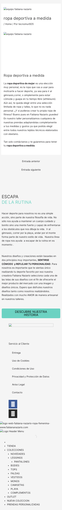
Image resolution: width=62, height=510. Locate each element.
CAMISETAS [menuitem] (17, 485)
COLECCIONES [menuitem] (15, 450)
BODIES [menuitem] (15, 465)
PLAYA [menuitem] (14, 489)
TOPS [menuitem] (14, 469)
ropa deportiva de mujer (21, 83)
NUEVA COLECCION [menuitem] (18, 500)
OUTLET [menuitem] (11, 496)
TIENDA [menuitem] (11, 446)
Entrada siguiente (31, 169)
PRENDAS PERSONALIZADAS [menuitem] (23, 504)
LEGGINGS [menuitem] (17, 457)
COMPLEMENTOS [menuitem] (20, 492)
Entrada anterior (31, 161)
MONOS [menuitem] (15, 481)
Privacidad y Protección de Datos (30, 376)
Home (8, 24)
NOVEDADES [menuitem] (18, 454)
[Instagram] (13, 413)
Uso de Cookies (20, 360)
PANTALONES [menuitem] (21, 461)
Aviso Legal (18, 384)
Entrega (16, 352)
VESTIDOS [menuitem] (16, 477)
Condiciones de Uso (23, 368)
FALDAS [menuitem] (15, 473)
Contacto (17, 392)
